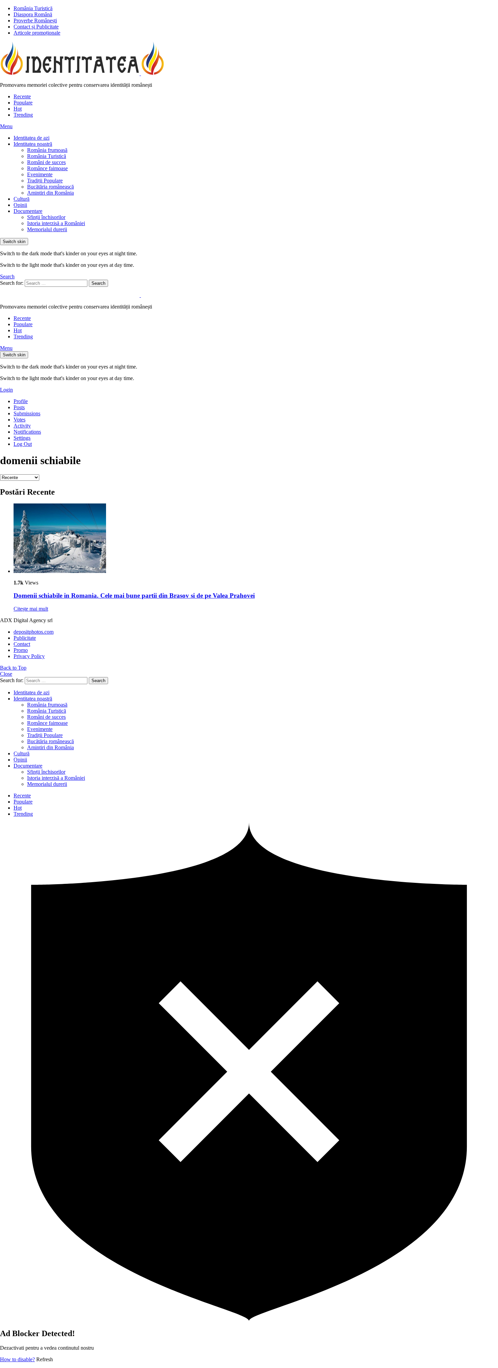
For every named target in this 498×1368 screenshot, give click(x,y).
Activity (22, 426)
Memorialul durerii (47, 229)
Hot (18, 109)
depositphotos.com (34, 632)
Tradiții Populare (45, 180)
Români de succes (46, 162)
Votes (19, 419)
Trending (23, 115)
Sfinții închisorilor (46, 217)
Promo (21, 650)
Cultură (21, 199)
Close (6, 674)
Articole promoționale (37, 33)
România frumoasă (47, 150)
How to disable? (17, 1359)
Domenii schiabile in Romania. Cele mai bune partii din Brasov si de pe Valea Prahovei (134, 595)
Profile (21, 401)
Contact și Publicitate (36, 26)
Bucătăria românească (50, 187)
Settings (22, 438)
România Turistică (33, 8)
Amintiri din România (50, 193)
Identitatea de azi (31, 138)
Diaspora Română (33, 14)
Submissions (27, 413)
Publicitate (25, 638)
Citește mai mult (31, 609)
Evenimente (40, 174)
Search (98, 283)
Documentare (28, 211)
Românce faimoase (47, 168)
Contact (22, 644)
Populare (23, 102)
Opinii (20, 205)
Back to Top (13, 668)
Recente (22, 96)
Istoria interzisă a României (56, 223)
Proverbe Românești (35, 20)
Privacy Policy (29, 656)
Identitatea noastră (33, 144)
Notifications (27, 432)
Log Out (23, 444)
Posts (19, 407)
